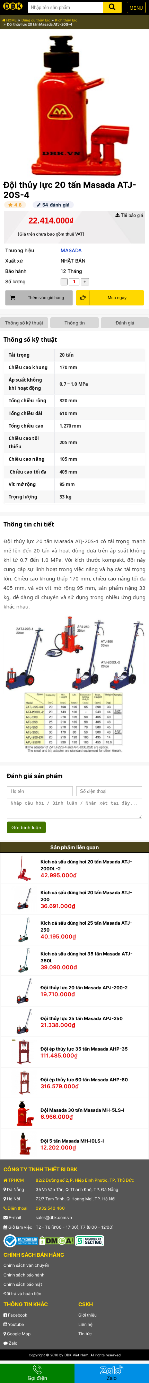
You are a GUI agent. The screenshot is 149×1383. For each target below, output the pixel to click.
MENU (136, 8)
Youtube (15, 1324)
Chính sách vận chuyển (26, 1265)
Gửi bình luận (26, 827)
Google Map (18, 1333)
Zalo (12, 1343)
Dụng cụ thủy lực (35, 20)
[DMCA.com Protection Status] (56, 1240)
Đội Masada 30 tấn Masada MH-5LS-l (82, 1110)
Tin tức (85, 1333)
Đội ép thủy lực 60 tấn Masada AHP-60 (84, 1079)
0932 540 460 (50, 1208)
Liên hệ (85, 1324)
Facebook (17, 1315)
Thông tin (74, 323)
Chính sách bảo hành (23, 1274)
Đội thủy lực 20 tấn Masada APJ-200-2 (84, 987)
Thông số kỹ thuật (24, 323)
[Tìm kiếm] (112, 6)
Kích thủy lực (66, 20)
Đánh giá (125, 323)
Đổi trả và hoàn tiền (22, 1293)
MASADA (71, 250)
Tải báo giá (131, 215)
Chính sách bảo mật (22, 1284)
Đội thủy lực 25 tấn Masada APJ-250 (82, 1018)
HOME (11, 20)
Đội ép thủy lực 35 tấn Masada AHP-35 (84, 1049)
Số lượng (15, 281)
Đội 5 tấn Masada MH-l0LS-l (72, 1141)
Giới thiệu (87, 1315)
